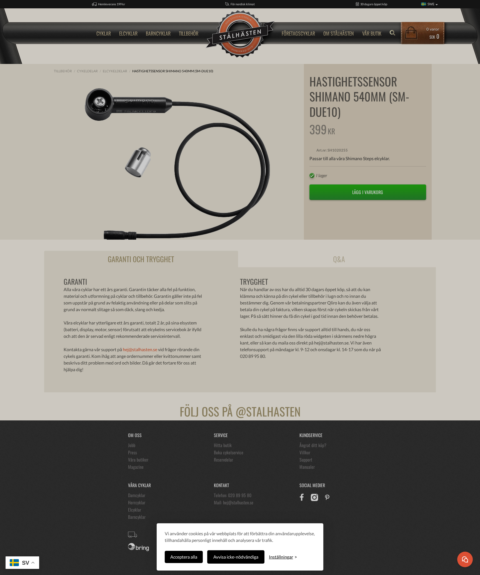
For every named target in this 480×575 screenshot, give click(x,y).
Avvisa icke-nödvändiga (235, 556)
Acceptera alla (183, 556)
